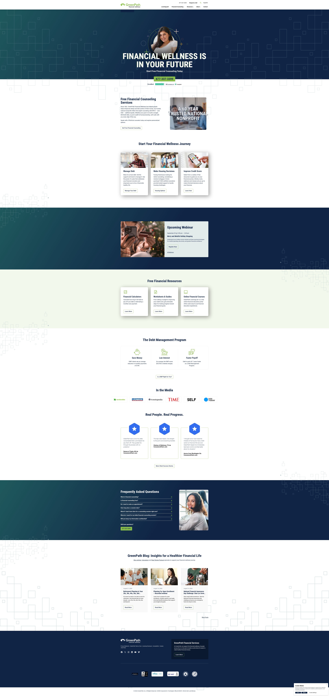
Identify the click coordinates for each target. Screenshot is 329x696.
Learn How (188, 191)
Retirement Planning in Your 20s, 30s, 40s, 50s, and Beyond (133, 592)
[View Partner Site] (127, 11)
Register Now (173, 247)
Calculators (145, 560)
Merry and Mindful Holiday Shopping (180, 236)
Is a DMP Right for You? (164, 377)
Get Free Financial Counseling (131, 128)
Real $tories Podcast (158, 560)
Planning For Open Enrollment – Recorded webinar (164, 592)
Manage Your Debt (130, 191)
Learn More (128, 311)
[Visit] (173, 674)
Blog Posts (205, 617)
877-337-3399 (164, 79)
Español (205, 2)
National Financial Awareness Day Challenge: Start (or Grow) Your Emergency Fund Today (194, 592)
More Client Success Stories (164, 466)
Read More (128, 607)
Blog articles (137, 560)
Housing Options (160, 191)
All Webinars (170, 252)
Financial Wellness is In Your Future (164, 60)
